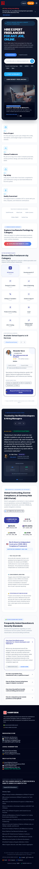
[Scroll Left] (21, 342)
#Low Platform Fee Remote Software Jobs (14, 831)
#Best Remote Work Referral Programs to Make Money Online (18, 802)
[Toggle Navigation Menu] (36, 3)
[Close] (35, 11)
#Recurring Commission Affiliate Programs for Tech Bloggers (17, 798)
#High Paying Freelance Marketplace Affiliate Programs (18, 794)
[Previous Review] (15, 423)
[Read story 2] (18, 479)
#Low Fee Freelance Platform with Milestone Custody (17, 828)
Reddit (5, 860)
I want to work (23, 55)
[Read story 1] (17, 479)
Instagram (12, 860)
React (21, 66)
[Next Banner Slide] (32, 101)
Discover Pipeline (11, 114)
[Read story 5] (22, 479)
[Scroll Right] (24, 342)
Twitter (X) (30, 857)
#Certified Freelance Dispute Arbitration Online (15, 842)
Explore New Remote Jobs (18, 244)
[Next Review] (23, 423)
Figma (13, 68)
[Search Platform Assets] (32, 61)
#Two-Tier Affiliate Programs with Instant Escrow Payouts (16, 811)
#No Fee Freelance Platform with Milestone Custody (17, 836)
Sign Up (30, 3)
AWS (32, 66)
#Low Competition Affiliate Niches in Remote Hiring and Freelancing (18, 820)
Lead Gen (26, 66)
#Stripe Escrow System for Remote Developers (15, 839)
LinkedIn (23, 857)
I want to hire (11, 55)
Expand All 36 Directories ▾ (10, 787)
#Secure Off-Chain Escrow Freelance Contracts (16, 834)
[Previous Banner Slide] (7, 101)
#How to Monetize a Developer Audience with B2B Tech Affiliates (18, 807)
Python (7, 68)
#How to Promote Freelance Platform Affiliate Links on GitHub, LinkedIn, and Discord (18, 825)
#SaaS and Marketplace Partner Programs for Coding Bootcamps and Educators (17, 816)
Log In (24, 3)
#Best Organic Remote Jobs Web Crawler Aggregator (17, 844)
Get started (6, 15)
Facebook (20, 860)
